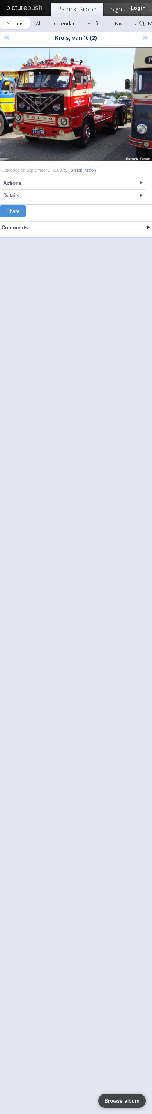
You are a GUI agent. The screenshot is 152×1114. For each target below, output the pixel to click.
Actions (12, 183)
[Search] (142, 23)
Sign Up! (122, 8)
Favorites (125, 23)
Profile (95, 23)
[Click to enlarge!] (76, 104)
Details (11, 196)
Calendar (64, 23)
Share (12, 211)
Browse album (122, 1101)
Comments (15, 228)
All (38, 23)
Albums (14, 23)
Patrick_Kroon (77, 8)
